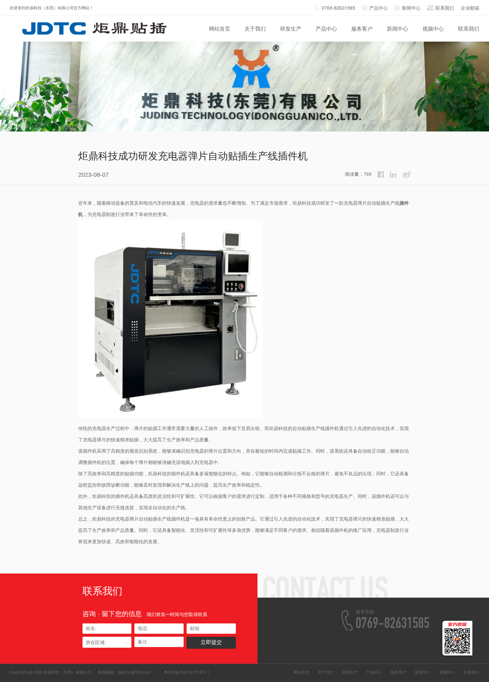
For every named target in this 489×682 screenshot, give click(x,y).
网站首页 (219, 28)
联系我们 (444, 7)
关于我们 (255, 28)
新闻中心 (411, 7)
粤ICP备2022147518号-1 (187, 672)
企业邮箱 (470, 7)
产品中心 (378, 7)
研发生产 (290, 28)
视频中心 (433, 28)
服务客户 (362, 28)
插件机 (332, 428)
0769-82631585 (338, 7)
